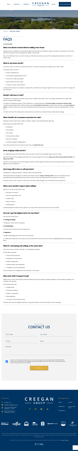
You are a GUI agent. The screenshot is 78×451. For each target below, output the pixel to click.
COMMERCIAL (26, 4)
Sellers (53, 4)
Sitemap (45, 440)
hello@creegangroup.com (11, 405)
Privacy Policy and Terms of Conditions (22, 362)
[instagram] (35, 409)
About (8, 4)
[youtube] (41, 409)
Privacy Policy (38, 440)
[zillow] (47, 409)
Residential (17, 4)
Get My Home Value (65, 4)
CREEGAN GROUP (60, 360)
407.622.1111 (8, 402)
